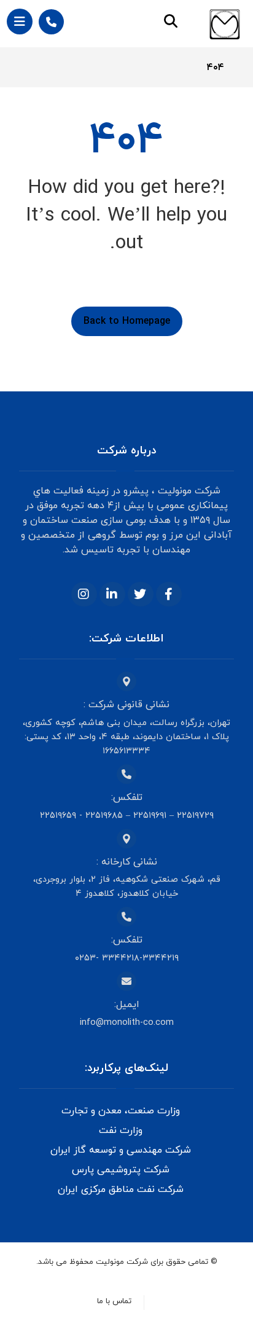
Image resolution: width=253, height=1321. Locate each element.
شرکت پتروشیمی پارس (120, 1170)
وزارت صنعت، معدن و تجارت (120, 1111)
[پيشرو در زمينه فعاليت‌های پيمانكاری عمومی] (224, 24)
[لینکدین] (112, 594)
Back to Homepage (127, 321)
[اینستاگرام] (84, 594)
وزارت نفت (120, 1130)
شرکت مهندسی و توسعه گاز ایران (120, 1150)
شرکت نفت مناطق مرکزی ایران (121, 1189)
